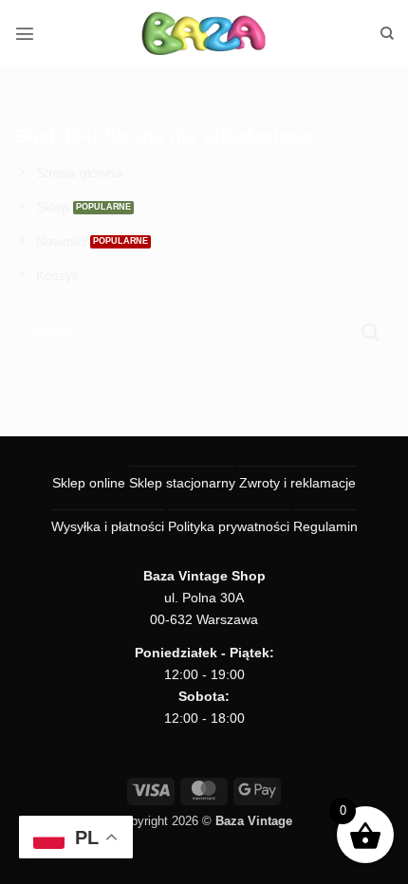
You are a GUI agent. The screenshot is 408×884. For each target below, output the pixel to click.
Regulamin (325, 526)
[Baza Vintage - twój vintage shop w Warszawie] (204, 33)
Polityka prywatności (228, 526)
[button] (24, 33)
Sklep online (88, 482)
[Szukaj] (387, 33)
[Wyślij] (371, 332)
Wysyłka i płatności (107, 526)
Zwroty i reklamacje (297, 482)
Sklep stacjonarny (182, 482)
